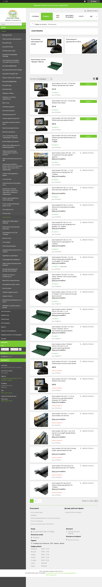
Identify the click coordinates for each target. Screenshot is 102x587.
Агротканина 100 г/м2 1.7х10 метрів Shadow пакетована (64, 380)
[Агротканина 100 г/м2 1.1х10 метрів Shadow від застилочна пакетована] (41, 368)
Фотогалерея (5, 323)
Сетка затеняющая (37, 521)
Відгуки (3, 327)
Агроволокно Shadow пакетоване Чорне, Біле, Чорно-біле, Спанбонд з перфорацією (10, 191)
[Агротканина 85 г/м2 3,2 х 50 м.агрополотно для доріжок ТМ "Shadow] (41, 246)
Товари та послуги (41, 24)
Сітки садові (6, 242)
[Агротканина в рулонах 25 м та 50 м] (89, 45)
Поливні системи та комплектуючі (8, 275)
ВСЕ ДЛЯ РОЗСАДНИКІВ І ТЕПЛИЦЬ (9, 55)
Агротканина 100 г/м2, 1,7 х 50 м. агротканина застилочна (63, 415)
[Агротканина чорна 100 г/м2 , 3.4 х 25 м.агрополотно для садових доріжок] (41, 159)
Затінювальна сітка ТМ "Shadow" (9, 233)
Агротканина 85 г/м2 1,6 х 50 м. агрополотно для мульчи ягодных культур (63, 207)
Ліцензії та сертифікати (8, 331)
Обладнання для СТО (9, 114)
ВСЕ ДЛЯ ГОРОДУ (7, 47)
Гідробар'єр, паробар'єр (10, 255)
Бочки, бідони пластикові (10, 141)
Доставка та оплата (70, 16)
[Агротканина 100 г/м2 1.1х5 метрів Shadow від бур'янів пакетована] (41, 90)
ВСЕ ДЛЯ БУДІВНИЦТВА (9, 66)
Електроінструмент (8, 110)
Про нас (57, 16)
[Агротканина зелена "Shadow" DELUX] (54, 66)
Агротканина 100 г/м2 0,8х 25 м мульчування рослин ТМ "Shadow (63, 467)
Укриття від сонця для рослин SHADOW (11, 264)
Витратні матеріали (8, 132)
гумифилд (34, 515)
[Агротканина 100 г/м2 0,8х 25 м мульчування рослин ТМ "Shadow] (41, 472)
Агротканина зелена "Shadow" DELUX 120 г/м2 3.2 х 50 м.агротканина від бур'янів (62, 346)
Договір (3, 338)
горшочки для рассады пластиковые (42, 524)
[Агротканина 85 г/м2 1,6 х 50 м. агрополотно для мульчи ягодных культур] (41, 211)
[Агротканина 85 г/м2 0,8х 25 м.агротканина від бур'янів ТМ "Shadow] (41, 489)
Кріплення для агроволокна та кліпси (12, 301)
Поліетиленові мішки (9, 246)
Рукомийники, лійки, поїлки (11, 284)
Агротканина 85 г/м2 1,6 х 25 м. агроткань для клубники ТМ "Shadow (64, 189)
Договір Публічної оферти (73, 512)
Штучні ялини (6, 288)
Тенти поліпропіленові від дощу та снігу (10, 204)
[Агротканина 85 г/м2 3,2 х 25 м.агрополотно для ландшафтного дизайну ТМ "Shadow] (41, 229)
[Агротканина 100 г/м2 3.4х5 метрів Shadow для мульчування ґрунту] (41, 124)
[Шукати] (24, 24)
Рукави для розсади (8, 51)
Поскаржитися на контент (53, 573)
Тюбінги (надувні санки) (9, 292)
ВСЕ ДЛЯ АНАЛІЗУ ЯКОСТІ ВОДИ (12, 70)
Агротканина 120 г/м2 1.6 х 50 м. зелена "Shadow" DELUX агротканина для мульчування (63, 329)
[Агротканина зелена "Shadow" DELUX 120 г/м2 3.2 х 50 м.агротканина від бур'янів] (41, 350)
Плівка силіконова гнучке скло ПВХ (12, 159)
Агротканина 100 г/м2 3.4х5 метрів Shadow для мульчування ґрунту (63, 119)
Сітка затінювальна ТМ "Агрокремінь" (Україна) (10, 136)
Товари (3, 31)
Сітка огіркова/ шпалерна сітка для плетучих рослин (10, 61)
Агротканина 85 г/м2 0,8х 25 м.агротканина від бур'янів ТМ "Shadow (62, 485)
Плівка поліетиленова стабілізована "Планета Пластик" (10, 153)
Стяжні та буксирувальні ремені (10, 174)
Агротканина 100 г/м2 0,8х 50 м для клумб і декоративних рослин (64, 449)
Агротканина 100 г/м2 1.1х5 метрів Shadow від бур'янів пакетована (63, 84)
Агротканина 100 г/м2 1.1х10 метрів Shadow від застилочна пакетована (64, 362)
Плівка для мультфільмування (11, 39)
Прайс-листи (5, 315)
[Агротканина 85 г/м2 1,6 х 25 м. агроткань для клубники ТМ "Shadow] (41, 194)
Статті (81, 16)
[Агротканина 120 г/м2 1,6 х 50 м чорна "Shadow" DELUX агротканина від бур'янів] (41, 281)
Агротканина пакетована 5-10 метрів (37, 41)
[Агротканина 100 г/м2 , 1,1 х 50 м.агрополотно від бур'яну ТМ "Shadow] (41, 176)
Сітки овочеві (6, 179)
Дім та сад (5, 103)
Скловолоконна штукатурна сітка (11, 184)
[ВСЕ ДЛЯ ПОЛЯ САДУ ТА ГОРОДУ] (12, 14)
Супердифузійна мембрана (11, 259)
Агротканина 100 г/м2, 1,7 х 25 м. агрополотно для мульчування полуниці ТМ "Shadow (63, 398)
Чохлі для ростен (7, 209)
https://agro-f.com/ (7, 401)
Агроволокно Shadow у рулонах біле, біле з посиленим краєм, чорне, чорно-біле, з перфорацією (12, 166)
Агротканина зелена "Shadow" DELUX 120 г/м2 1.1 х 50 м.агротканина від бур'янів (62, 311)
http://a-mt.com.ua (6, 393)
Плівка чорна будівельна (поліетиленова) (10, 199)
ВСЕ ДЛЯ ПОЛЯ (7, 35)
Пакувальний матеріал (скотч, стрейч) (12, 251)
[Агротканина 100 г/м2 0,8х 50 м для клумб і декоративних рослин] (41, 455)
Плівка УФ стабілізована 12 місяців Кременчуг (11, 146)
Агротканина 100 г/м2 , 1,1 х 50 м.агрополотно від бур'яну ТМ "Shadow (62, 172)
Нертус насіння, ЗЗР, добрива (11, 78)
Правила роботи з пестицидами (11, 335)
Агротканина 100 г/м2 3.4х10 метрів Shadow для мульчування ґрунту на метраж (64, 137)
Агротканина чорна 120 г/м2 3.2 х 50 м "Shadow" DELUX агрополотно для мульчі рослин (64, 294)
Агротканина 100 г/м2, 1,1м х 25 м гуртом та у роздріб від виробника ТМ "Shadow (63, 433)
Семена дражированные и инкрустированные (45, 518)
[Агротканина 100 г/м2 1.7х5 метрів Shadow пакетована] (41, 107)
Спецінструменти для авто (10, 118)
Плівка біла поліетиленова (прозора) (10, 228)
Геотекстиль (6, 213)
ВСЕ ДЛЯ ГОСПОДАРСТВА (10, 74)
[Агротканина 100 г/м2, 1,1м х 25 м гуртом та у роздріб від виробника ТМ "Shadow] (41, 437)
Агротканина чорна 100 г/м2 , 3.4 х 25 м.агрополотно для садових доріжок (63, 155)
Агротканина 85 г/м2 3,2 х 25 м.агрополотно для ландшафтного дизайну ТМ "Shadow (64, 224)
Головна (35, 16)
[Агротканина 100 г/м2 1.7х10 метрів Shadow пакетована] (41, 385)
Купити (88, 84)
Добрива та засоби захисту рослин (11, 306)
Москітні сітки (6, 238)
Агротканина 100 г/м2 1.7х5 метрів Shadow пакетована (63, 102)
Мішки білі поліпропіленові (10, 280)
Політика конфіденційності (69, 573)
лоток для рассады (36, 512)
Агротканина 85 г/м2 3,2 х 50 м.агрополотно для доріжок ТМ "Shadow (62, 242)
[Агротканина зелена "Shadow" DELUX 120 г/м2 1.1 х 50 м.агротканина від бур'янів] (41, 316)
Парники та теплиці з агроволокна (9, 98)
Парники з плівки (7, 93)
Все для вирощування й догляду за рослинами (9, 270)
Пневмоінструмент (8, 107)
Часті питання (5, 311)
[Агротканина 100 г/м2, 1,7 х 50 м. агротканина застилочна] (41, 420)
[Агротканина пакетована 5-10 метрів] (54, 45)
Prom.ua (60, 571)
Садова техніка (7, 296)
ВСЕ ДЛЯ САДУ (6, 43)
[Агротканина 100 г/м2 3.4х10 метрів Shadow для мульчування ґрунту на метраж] (41, 142)
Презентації (5, 319)
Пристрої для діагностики (10, 128)
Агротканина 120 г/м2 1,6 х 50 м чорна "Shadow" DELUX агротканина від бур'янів (64, 276)
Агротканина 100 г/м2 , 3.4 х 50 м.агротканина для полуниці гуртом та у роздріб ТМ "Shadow (64, 259)
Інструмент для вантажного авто (11, 123)
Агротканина (6, 217)
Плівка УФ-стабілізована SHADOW (10, 222)
